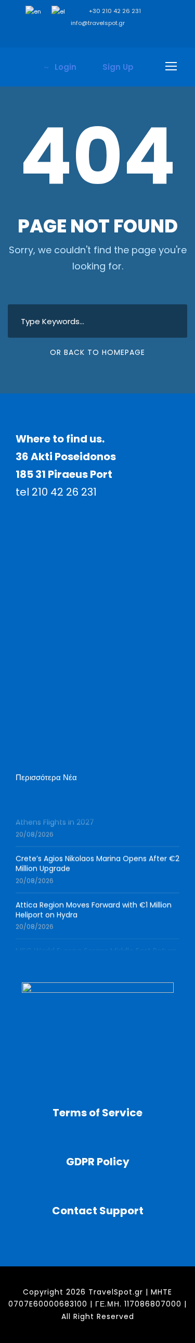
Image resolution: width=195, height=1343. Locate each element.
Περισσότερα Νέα (46, 777)
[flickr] (66, 37)
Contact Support (98, 1210)
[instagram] (160, 37)
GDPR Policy (97, 1161)
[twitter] (128, 37)
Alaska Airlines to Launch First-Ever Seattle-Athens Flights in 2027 (94, 815)
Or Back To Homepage (97, 352)
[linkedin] (82, 37)
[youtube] (144, 37)
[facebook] (50, 37)
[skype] (113, 37)
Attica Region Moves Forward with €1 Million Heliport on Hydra (94, 908)
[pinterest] (97, 37)
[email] (35, 37)
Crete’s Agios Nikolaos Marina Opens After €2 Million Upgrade (97, 862)
